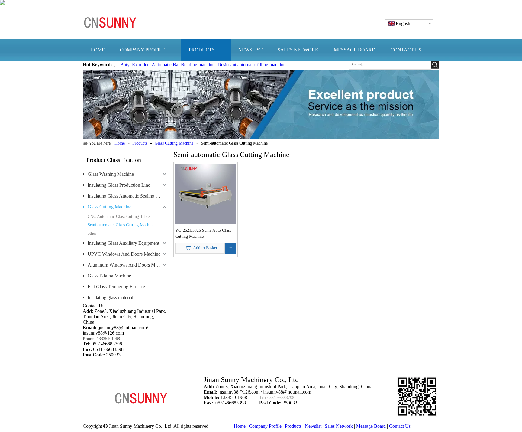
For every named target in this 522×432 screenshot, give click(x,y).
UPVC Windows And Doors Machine (124, 254)
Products (293, 426)
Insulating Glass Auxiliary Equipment (123, 243)
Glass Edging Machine (109, 275)
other (92, 233)
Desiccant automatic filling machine (251, 64)
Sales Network (339, 426)
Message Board (371, 426)
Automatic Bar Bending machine (183, 64)
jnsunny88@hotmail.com (123, 327)
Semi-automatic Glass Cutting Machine (121, 225)
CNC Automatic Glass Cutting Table (119, 216)
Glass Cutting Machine (109, 206)
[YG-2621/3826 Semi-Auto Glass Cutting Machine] (205, 193)
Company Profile (265, 426)
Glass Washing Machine (111, 174)
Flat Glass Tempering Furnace (116, 286)
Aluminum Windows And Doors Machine (127, 264)
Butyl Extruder (134, 64)
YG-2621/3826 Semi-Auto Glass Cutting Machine (203, 233)
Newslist (313, 426)
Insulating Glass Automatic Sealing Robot (127, 195)
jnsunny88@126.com (103, 332)
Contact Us (400, 426)
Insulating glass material (110, 297)
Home (240, 426)
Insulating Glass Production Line (119, 185)
